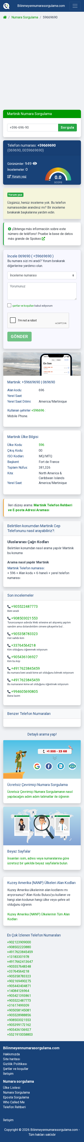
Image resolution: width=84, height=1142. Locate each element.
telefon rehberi (14, 1107)
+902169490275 (19, 981)
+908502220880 (19, 947)
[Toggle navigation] (75, 6)
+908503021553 (24, 618)
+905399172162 (19, 1025)
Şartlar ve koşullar (15, 1069)
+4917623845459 (25, 668)
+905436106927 (24, 657)
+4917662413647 (20, 962)
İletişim (8, 1074)
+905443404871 (19, 986)
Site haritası (11, 1059)
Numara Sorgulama (24, 17)
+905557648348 (19, 966)
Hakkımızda (11, 1054)
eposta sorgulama (16, 1097)
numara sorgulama (16, 1092)
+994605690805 (24, 692)
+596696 (38, 410)
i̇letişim (8, 1120)
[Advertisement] (42, 65)
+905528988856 (19, 1015)
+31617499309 (18, 1005)
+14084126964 (18, 991)
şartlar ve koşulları (23, 305)
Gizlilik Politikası (15, 1064)
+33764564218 (23, 645)
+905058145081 (19, 1010)
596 (41, 445)
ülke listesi (11, 1088)
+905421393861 (19, 996)
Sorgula (67, 127)
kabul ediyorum (32, 305)
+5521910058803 (20, 1034)
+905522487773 (24, 607)
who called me (14, 1102)
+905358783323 (24, 634)
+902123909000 (19, 942)
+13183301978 (18, 957)
